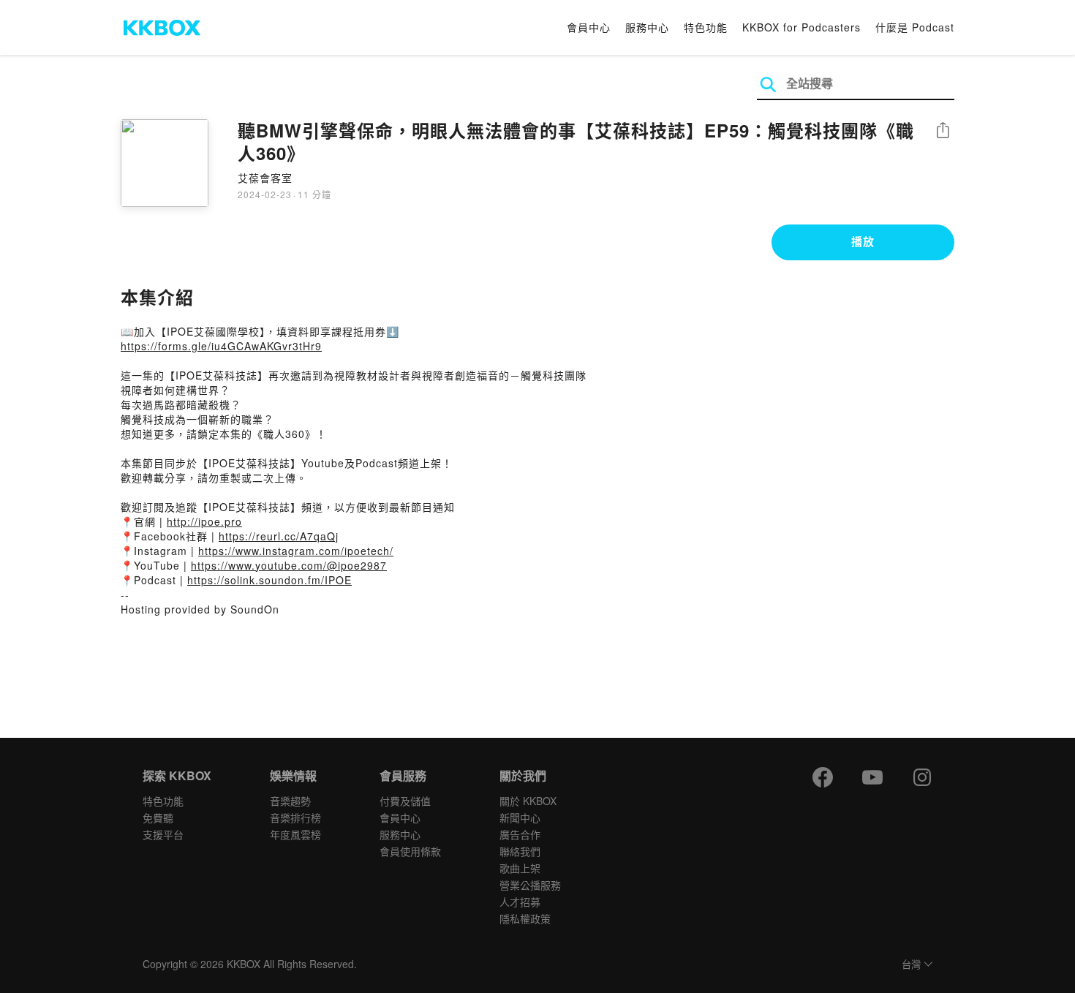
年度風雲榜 (295, 834)
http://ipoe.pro (204, 521)
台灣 (911, 964)
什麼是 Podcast (914, 27)
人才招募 (519, 901)
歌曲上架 (519, 868)
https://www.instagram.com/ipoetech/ (295, 550)
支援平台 (163, 834)
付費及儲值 (405, 800)
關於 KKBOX (528, 800)
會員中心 (589, 27)
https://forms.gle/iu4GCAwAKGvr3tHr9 (221, 346)
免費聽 (158, 817)
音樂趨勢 (290, 800)
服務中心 (647, 27)
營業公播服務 (530, 884)
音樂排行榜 (295, 817)
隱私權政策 (525, 918)
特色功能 (706, 27)
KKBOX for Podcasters (801, 27)
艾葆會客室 (265, 177)
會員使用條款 (410, 851)
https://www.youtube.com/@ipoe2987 (289, 565)
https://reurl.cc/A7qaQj (279, 536)
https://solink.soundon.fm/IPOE (269, 580)
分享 (942, 131)
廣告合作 (519, 834)
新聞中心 (519, 817)
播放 (863, 241)
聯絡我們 (519, 851)
